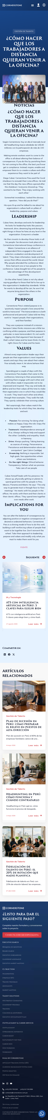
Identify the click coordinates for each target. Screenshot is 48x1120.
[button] (32, 5)
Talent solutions (10, 996)
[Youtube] (11, 1083)
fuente (24, 547)
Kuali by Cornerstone (13, 1058)
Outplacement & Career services (17, 1023)
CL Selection (8, 969)
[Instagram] (7, 1083)
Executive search (10, 942)
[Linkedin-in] (3, 1083)
